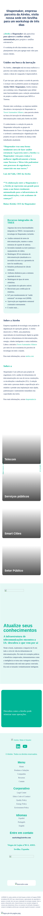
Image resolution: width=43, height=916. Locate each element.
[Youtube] (25, 746)
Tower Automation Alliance (13, 112)
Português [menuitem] (27, 6)
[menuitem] (29, 6)
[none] (29, 6)
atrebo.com (30, 356)
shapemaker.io (31, 399)
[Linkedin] (18, 746)
